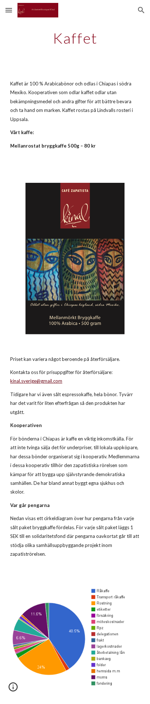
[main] (75, 38)
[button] (8, 10)
